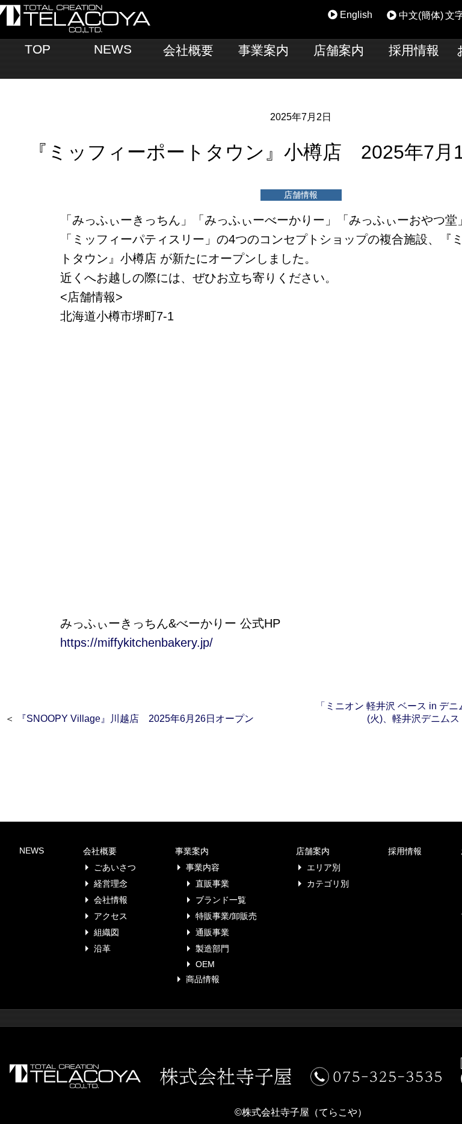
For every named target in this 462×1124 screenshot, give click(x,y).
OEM (205, 964)
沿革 (102, 948)
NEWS (113, 49)
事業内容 (203, 867)
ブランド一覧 (221, 900)
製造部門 (212, 948)
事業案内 (263, 50)
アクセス (111, 916)
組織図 (106, 932)
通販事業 (212, 932)
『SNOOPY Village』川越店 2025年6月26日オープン (135, 718)
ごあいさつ (115, 867)
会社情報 (111, 900)
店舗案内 (338, 50)
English (354, 15)
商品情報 (203, 979)
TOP (38, 49)
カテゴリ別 (328, 883)
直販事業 (212, 883)
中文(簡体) (419, 15)
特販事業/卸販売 (226, 916)
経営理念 (111, 883)
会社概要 (188, 50)
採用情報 (414, 50)
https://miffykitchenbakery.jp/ (136, 642)
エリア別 (323, 867)
